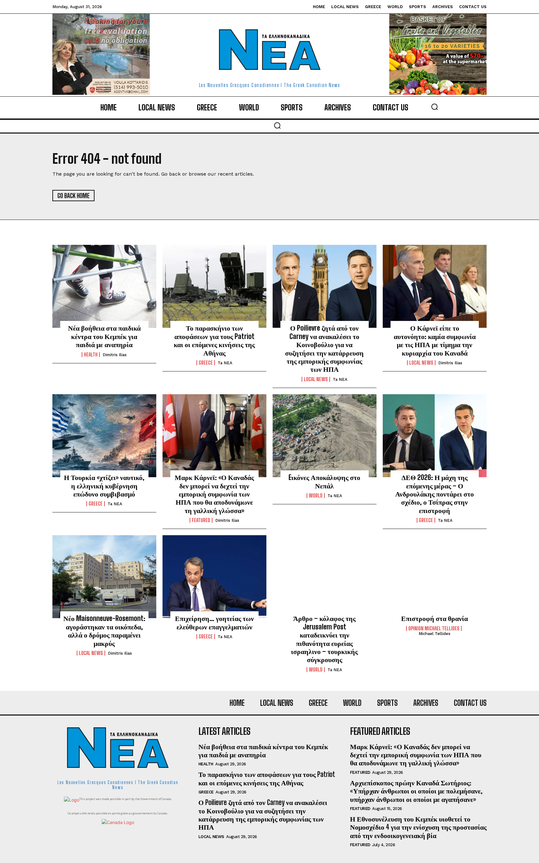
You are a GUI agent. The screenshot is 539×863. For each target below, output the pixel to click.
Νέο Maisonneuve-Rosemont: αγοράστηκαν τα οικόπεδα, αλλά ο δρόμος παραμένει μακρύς (104, 630)
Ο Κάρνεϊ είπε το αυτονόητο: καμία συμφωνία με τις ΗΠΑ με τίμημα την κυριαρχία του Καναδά (435, 340)
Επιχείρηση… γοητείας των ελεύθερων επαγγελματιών (214, 622)
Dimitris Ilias (115, 354)
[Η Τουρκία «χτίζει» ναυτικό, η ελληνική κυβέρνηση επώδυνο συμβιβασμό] (104, 435)
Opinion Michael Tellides (433, 628)
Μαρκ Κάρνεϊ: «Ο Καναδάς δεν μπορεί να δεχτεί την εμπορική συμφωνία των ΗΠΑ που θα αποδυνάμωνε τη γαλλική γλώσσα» (214, 494)
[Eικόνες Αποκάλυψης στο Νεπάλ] (324, 435)
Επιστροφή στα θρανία (434, 618)
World (316, 495)
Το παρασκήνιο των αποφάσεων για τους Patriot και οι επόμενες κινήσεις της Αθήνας (214, 340)
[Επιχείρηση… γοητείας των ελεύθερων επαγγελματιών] (214, 576)
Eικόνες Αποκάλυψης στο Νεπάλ (324, 481)
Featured (201, 520)
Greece (206, 362)
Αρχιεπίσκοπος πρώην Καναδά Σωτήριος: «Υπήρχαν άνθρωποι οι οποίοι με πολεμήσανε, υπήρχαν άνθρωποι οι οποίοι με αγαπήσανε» (416, 790)
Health (91, 354)
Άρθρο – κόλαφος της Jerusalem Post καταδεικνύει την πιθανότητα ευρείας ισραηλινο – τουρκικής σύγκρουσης (324, 639)
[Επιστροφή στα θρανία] (435, 576)
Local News (316, 379)
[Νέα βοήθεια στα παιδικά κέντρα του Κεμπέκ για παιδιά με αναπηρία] (104, 286)
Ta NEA (225, 363)
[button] (434, 106)
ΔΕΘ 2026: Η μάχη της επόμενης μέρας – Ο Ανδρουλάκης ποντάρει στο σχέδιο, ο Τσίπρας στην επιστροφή (434, 494)
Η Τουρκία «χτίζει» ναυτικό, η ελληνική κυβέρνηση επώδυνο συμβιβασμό (104, 485)
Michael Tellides (434, 633)
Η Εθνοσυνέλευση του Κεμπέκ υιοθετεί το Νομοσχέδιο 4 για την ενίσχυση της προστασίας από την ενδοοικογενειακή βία (418, 827)
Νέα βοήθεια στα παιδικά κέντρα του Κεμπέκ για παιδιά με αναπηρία (104, 336)
